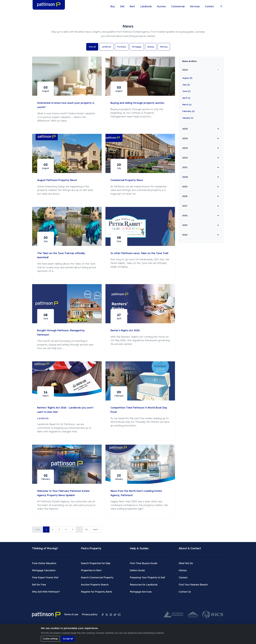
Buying (151, 47)
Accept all (68, 638)
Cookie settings (50, 638)
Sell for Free (39, 584)
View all (92, 47)
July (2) (186, 84)
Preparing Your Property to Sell (147, 577)
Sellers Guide (137, 570)
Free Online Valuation (44, 563)
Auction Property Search (95, 584)
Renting (163, 47)
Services (195, 6)
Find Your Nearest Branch (193, 584)
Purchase (121, 47)
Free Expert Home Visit (45, 577)
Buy (112, 6)
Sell (122, 6)
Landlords (146, 6)
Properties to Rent (91, 570)
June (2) (186, 91)
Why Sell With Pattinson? (46, 591)
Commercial (178, 6)
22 (86, 529)
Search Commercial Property (97, 577)
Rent (132, 6)
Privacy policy (89, 614)
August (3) (187, 78)
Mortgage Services (141, 591)
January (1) (187, 118)
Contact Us (185, 591)
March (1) (186, 104)
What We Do (186, 563)
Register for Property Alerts (96, 591)
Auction (161, 6)
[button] (221, 6)
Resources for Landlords (143, 584)
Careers (183, 577)
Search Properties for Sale (95, 563)
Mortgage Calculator (44, 570)
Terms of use (71, 614)
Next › (96, 529)
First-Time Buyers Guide (143, 563)
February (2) (188, 111)
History (183, 570)
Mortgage (136, 47)
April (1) (186, 98)
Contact (209, 6)
